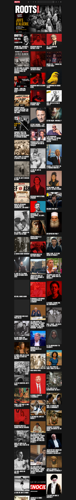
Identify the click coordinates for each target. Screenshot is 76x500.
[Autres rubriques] (35, 2)
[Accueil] (28, 2)
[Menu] (61, 2)
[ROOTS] (17, 2)
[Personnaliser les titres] (31, 2)
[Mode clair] (33, 2)
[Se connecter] (58, 2)
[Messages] (56, 2)
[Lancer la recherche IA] (53, 2)
